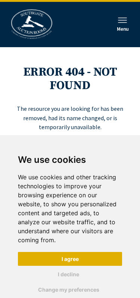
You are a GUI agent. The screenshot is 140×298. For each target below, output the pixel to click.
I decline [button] (68, 274)
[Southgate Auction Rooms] (31, 24)
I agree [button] (70, 259)
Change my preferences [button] (68, 289)
